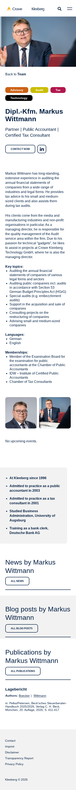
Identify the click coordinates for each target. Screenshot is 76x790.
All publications (23, 671)
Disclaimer (12, 752)
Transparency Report (19, 758)
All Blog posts (22, 628)
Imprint (9, 746)
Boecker (24, 695)
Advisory (16, 90)
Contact (10, 740)
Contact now (20, 149)
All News (17, 581)
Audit (39, 90)
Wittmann (40, 695)
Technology (18, 98)
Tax (58, 90)
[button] (59, 8)
